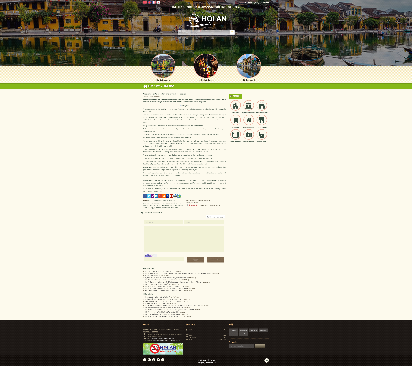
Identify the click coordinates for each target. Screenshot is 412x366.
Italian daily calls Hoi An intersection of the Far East (163, 299)
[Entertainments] (235, 136)
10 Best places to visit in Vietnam (157, 303)
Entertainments (235, 142)
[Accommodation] (248, 122)
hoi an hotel (263, 330)
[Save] (179, 196)
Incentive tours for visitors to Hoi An (158, 297)
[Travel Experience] (262, 107)
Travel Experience (261, 113)
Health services (248, 142)
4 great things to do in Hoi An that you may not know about (166, 278)
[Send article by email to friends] (171, 196)
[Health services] (249, 136)
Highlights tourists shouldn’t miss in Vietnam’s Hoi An (164, 291)
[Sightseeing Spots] (248, 107)
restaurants (233, 334)
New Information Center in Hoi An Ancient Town (162, 301)
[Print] (175, 196)
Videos (189, 7)
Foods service (262, 127)
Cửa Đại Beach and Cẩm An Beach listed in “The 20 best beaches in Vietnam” (172, 305)
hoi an (234, 330)
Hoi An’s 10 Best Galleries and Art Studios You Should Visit (166, 288)
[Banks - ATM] (261, 136)
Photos (181, 7)
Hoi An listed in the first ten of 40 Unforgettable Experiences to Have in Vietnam (173, 282)
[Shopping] (235, 122)
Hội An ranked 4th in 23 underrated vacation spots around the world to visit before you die (178, 273)
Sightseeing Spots (248, 113)
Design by (207, 363)
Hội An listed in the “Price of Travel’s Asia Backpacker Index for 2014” (169, 310)
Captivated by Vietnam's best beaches (158, 271)
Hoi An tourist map (223, 7)
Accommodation (249, 127)
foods (243, 334)
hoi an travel (243, 330)
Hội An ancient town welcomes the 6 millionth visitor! (164, 308)
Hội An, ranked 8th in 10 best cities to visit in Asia (163, 280)
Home (174, 7)
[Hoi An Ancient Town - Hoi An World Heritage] (206, 20)
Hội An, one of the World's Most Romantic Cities (162, 312)
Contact (237, 7)
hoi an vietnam (253, 330)
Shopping (235, 127)
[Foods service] (261, 122)
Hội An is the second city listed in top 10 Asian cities (164, 316)
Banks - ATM (261, 142)
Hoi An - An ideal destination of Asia (158, 284)
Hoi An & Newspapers (203, 7)
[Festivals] (236, 107)
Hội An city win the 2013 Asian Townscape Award (162, 314)
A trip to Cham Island (152, 275)
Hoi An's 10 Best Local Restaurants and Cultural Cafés (164, 286)
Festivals (235, 113)
